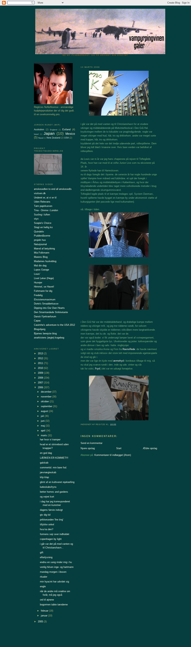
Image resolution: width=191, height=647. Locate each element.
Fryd (97, 368)
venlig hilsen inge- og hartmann (56, 567)
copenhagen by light (51, 539)
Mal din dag (40, 265)
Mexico (70, 133)
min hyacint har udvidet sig (54, 581)
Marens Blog (41, 257)
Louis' (37, 274)
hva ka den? (46, 529)
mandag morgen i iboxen (53, 571)
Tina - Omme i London (46, 210)
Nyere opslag (88, 448)
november (46, 396)
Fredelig (38, 295)
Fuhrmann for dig (43, 291)
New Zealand (53, 137)
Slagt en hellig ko (43, 227)
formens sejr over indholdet (54, 534)
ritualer (43, 576)
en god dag (46, 453)
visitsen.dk (40, 193)
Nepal (40, 138)
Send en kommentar (91, 443)
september (47, 406)
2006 (41, 387)
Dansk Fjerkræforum (45, 316)
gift (41, 552)
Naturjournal (40, 244)
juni (43, 420)
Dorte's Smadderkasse (46, 303)
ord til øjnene (47, 599)
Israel (36, 134)
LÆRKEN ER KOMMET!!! (54, 457)
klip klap (44, 477)
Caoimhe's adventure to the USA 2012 (54, 325)
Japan (49, 133)
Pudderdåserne (42, 235)
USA (66, 137)
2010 (41, 368)
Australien (39, 129)
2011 (41, 363)
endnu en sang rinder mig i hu (56, 562)
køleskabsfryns (48, 487)
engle (43, 586)
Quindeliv (39, 231)
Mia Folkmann (41, 252)
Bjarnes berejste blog (45, 333)
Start (118, 448)
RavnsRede (129, 349)
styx (36, 218)
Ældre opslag (150, 448)
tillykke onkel (47, 524)
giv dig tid (45, 514)
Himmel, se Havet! (44, 286)
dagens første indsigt (51, 509)
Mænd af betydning (44, 248)
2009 (41, 372)
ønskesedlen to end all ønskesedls (53, 189)
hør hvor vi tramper (50, 439)
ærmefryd (118, 360)
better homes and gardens (54, 491)
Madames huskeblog (45, 261)
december (46, 391)
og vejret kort (47, 496)
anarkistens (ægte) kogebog (49, 337)
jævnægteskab (48, 472)
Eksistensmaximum (44, 299)
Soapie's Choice (42, 223)
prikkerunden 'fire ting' (51, 519)
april (43, 430)
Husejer (38, 282)
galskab (44, 462)
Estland (66, 129)
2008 (41, 377)
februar (45, 610)
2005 (41, 621)
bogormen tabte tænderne (54, 604)
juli (43, 416)
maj (43, 425)
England (53, 130)
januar (44, 615)
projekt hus (40, 240)
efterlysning (46, 557)
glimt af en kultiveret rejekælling (57, 482)
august (45, 411)
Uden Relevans (42, 201)
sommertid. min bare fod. (53, 467)
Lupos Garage (41, 269)
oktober (45, 401)
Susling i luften (42, 214)
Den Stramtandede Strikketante (51, 312)
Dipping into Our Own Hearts (49, 308)
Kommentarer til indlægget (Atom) (112, 455)
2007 (41, 382)
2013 (41, 353)
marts (44, 435)
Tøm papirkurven (43, 206)
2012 (41, 358)
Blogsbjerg (39, 329)
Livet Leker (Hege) (44, 278)
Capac (37, 320)
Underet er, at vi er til (45, 197)
